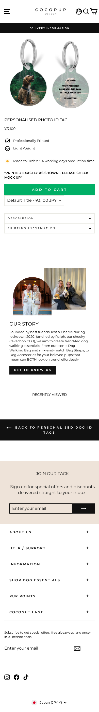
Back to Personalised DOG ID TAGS (53, 430)
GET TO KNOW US (33, 370)
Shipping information (32, 228)
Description (21, 218)
